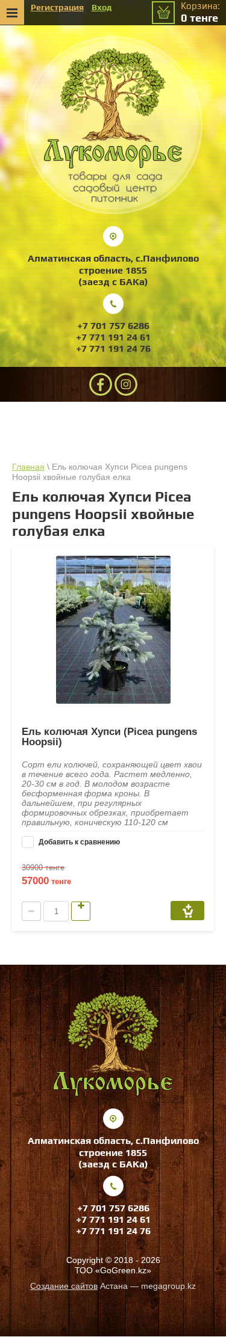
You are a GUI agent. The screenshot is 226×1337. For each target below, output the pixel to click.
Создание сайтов (64, 1286)
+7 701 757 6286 (113, 325)
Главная (28, 467)
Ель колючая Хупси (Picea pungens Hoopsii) (109, 737)
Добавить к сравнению (78, 842)
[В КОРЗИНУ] (187, 910)
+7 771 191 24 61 (113, 337)
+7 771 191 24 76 (113, 348)
